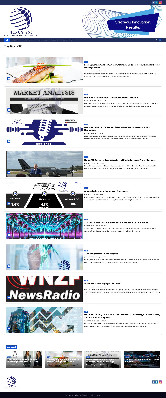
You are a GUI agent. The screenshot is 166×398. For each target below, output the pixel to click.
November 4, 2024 (92, 257)
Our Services (29, 40)
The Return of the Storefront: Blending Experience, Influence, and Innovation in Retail (23, 361)
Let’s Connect (68, 40)
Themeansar (97, 395)
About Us (16, 40)
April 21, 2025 (90, 194)
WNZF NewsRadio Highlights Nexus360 (102, 283)
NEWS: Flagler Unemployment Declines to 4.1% (106, 191)
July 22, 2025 (131, 365)
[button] (157, 40)
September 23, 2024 (92, 321)
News (86, 61)
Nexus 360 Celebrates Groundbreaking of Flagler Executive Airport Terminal (119, 160)
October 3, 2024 (91, 287)
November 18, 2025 (15, 365)
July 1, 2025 (90, 133)
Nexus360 (104, 71)
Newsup (90, 395)
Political (43, 40)
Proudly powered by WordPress (73, 395)
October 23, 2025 (92, 71)
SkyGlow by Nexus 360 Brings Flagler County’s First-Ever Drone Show (116, 222)
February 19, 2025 (92, 225)
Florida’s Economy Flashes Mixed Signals (142, 360)
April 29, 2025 (91, 163)
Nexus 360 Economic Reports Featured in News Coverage (111, 97)
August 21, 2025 (91, 100)
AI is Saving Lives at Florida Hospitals (101, 254)
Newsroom (55, 40)
